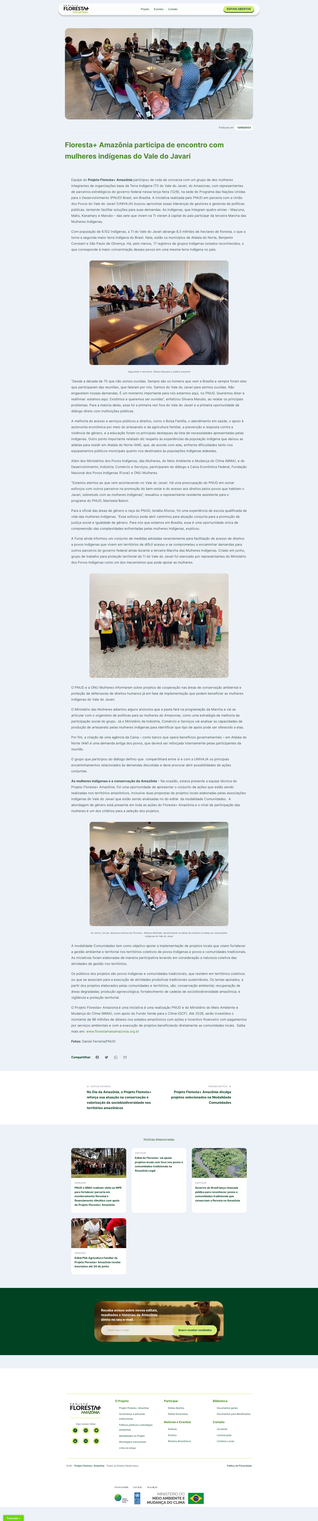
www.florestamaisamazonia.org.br (112, 1031)
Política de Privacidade (239, 1465)
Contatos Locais (225, 1441)
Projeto (145, 9)
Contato (172, 9)
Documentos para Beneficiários (233, 1413)
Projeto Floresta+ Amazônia (134, 1408)
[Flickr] (85, 1441)
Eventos (158, 9)
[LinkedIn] (75, 1441)
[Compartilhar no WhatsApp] (115, 1057)
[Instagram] (85, 1430)
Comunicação (224, 1435)
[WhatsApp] (96, 1441)
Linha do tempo (127, 1448)
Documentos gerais (227, 1408)
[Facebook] (75, 1430)
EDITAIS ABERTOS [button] (239, 9)
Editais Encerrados (178, 1413)
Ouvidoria (222, 1429)
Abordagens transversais (132, 1441)
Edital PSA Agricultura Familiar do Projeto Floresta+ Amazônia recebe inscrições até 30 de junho (98, 1262)
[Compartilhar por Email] (125, 1057)
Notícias (172, 1429)
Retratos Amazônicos (179, 1441)
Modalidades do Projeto (132, 1435)
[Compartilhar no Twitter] (106, 1057)
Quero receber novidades (195, 1330)
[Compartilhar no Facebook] (97, 1057)
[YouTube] (96, 1430)
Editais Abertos (176, 1408)
